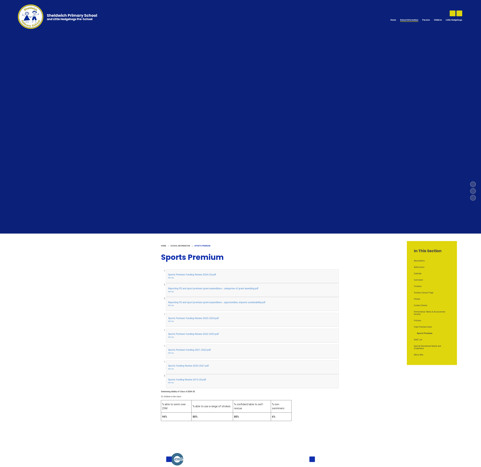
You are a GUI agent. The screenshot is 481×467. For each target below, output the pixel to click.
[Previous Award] (169, 459)
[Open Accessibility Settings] (459, 13)
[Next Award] (312, 459)
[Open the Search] (452, 13)
